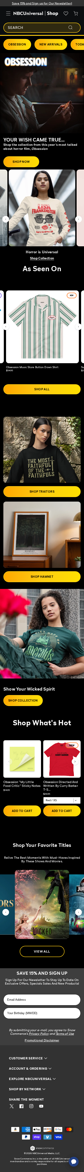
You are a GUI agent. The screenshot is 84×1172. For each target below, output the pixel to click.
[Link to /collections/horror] (42, 208)
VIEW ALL (42, 951)
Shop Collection (42, 258)
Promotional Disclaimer (42, 1040)
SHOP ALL (42, 389)
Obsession (17, 44)
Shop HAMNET (42, 576)
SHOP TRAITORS (42, 491)
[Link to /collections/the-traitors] (42, 450)
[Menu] (8, 13)
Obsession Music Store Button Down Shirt (32, 367)
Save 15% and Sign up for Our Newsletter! (42, 3)
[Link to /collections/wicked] (42, 636)
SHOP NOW (21, 161)
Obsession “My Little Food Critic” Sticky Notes (22, 784)
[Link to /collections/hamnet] (42, 535)
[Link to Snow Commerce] (42, 1150)
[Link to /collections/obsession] (42, 93)
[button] (5, 219)
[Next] (75, 761)
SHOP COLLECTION (23, 700)
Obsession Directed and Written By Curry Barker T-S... (60, 785)
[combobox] (42, 28)
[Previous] (9, 761)
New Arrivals (50, 44)
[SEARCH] (73, 27)
